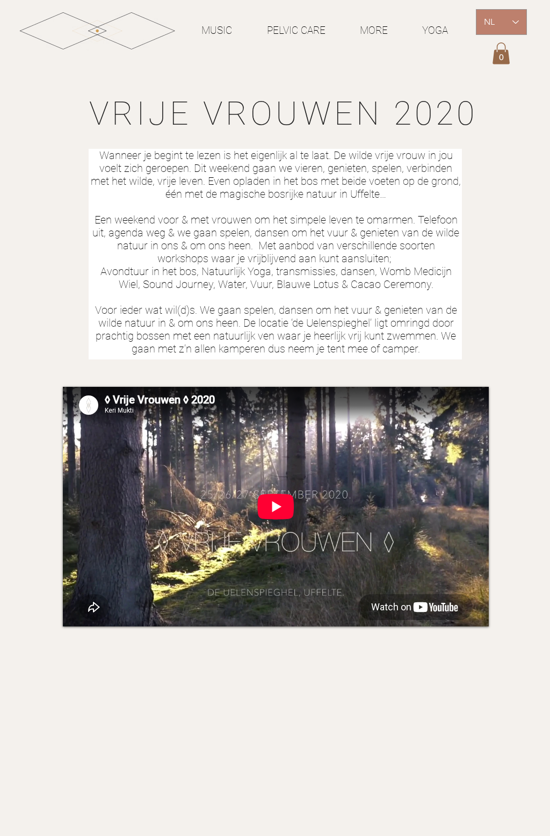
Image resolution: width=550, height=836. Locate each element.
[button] (501, 53)
